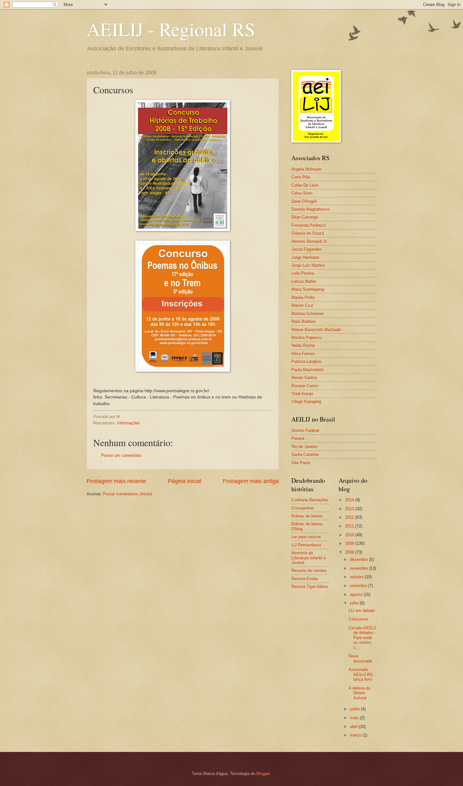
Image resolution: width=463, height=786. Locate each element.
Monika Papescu (306, 337)
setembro (359, 585)
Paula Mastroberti (307, 369)
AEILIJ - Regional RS (171, 29)
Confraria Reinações (309, 500)
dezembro (359, 559)
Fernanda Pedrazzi (308, 225)
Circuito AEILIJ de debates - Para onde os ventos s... (362, 638)
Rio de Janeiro (304, 446)
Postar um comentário (121, 455)
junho (355, 709)
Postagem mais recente (116, 481)
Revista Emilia (304, 578)
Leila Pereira (302, 273)
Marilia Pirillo (303, 297)
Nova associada (360, 658)
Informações (128, 423)
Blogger (263, 773)
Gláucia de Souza (307, 233)
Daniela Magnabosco (310, 209)
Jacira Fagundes (306, 249)
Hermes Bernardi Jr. (309, 241)
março (356, 735)
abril (354, 726)
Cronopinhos (302, 508)
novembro (359, 568)
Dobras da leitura (306, 516)
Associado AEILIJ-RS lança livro (361, 674)
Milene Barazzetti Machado (316, 329)
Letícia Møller (303, 281)
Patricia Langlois (306, 361)
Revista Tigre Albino (309, 586)
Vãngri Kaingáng (306, 401)
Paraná (297, 438)
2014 (350, 500)
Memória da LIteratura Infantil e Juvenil (308, 557)
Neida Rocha (303, 345)
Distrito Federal (305, 430)
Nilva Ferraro (303, 353)
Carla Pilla (300, 177)
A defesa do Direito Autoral (359, 693)
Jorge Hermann (305, 257)
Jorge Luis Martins (308, 265)
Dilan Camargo (304, 217)
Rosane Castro (304, 385)
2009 (350, 543)
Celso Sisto (301, 193)
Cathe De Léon (304, 185)
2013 (350, 508)
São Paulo (300, 462)
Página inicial (184, 481)
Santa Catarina (304, 454)
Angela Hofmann (306, 169)
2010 (350, 535)
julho (355, 603)
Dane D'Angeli (304, 201)
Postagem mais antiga (251, 481)
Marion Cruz (302, 305)
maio (355, 717)
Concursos (358, 619)
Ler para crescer (306, 536)
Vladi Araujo (302, 393)
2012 (350, 517)
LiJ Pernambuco (306, 545)
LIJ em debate (362, 610)
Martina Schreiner (307, 313)
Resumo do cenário (309, 570)
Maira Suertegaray (308, 289)
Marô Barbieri (303, 321)
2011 (350, 526)
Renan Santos (304, 377)
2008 (350, 552)
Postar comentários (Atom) (127, 494)
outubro (357, 576)
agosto (356, 594)
